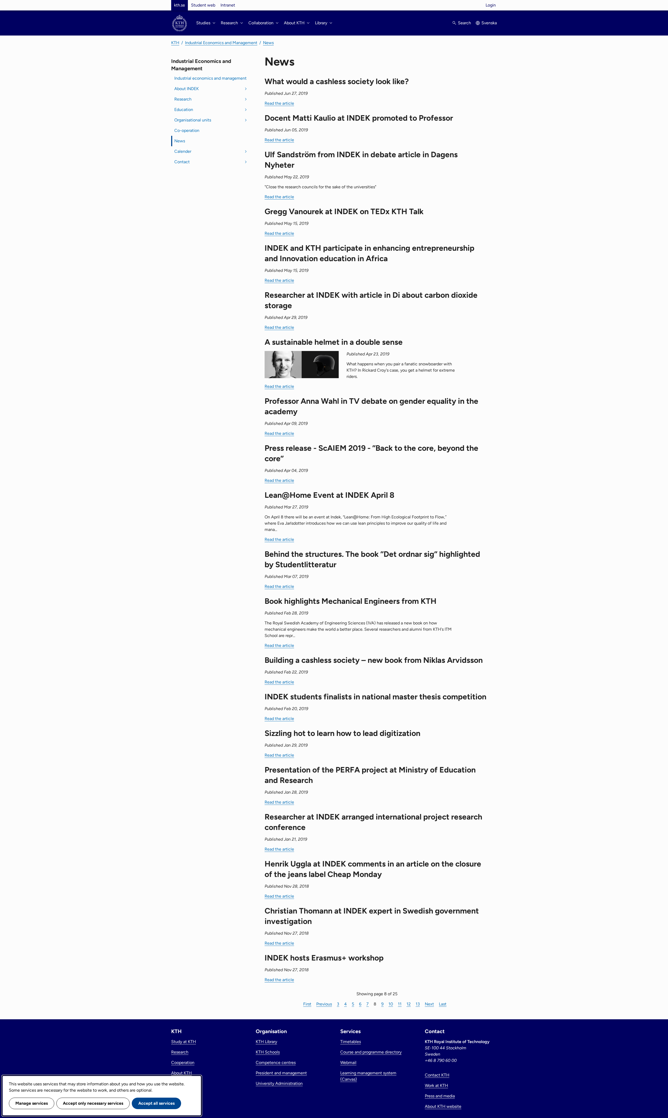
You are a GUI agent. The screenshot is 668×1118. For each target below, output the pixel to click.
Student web (203, 5)
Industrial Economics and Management (221, 42)
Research (183, 99)
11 (400, 1004)
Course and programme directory (371, 1052)
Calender (182, 151)
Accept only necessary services (93, 1103)
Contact (182, 161)
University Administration (279, 1083)
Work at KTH (436, 1085)
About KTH (181, 1072)
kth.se (179, 5)
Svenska (489, 22)
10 (391, 1004)
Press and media (440, 1095)
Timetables (350, 1041)
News (268, 42)
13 (418, 1004)
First (307, 1004)
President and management (281, 1072)
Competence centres (276, 1062)
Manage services (31, 1103)
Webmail (348, 1062)
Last (442, 1004)
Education (183, 109)
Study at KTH (183, 1041)
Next (429, 1004)
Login (491, 5)
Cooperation (182, 1062)
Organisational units (192, 120)
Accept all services (156, 1103)
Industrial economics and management (210, 78)
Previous (324, 1004)
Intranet (227, 5)
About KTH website (443, 1106)
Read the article (279, 103)
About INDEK (186, 88)
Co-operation (186, 130)
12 (409, 1004)
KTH (175, 42)
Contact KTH (437, 1075)
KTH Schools (268, 1052)
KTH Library (266, 1041)
